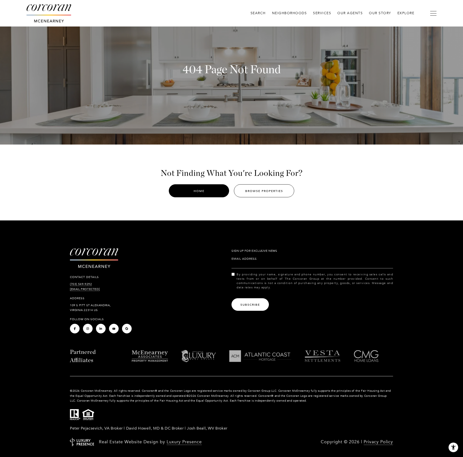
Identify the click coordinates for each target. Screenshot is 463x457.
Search (258, 13)
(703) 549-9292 (81, 284)
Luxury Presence (184, 442)
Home (199, 191)
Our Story (380, 13)
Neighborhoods (289, 13)
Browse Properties (264, 191)
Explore (406, 13)
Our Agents (350, 13)
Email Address (244, 259)
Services (322, 13)
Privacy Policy (378, 442)
